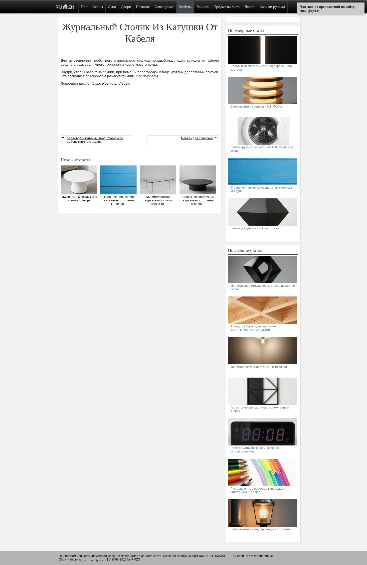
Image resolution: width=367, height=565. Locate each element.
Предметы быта (227, 7)
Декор (249, 7)
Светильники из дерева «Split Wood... (256, 106)
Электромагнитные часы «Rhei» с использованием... (254, 449)
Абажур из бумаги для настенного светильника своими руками (254, 328)
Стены (97, 7)
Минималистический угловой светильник (259, 367)
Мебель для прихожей (197, 138)
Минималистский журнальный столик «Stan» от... (159, 200)
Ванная (202, 7)
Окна (112, 7)
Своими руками (272, 7)
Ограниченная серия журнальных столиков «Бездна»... (118, 200)
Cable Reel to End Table (111, 83)
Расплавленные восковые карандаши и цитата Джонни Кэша (258, 490)
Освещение (164, 7)
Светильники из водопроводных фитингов (260, 529)
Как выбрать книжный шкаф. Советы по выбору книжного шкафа (95, 140)
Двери (126, 7)
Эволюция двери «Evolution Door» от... (257, 228)
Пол (84, 7)
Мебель (185, 7)
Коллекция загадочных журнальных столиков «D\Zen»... (198, 200)
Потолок (143, 7)
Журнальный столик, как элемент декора (79, 198)
